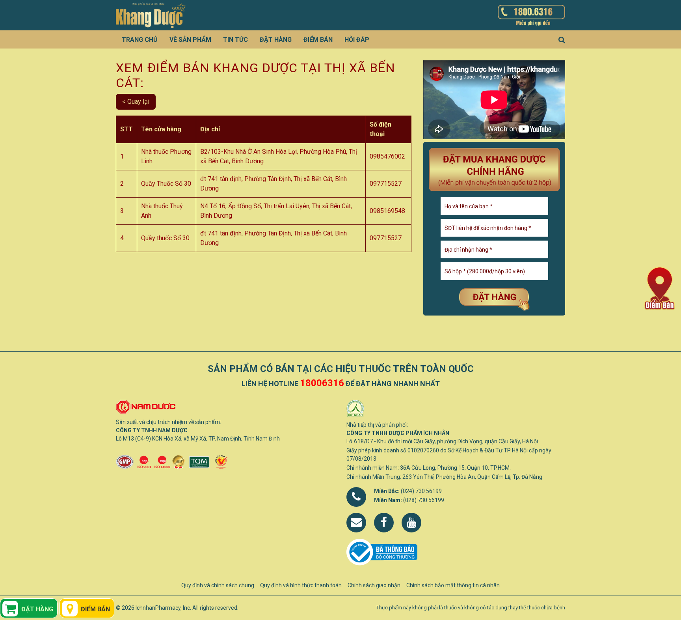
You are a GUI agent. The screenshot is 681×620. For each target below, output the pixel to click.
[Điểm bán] (660, 287)
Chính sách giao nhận (374, 585)
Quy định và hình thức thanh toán (301, 585)
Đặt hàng (276, 39)
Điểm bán (318, 39)
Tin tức (235, 39)
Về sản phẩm (190, 39)
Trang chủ (140, 39)
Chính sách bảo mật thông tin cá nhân (453, 585)
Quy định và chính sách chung (217, 585)
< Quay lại (135, 101)
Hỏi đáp (356, 39)
